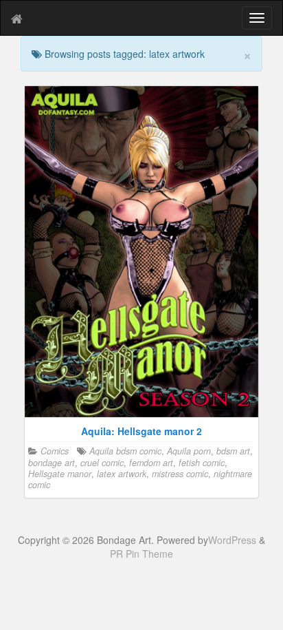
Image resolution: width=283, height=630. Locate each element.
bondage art (51, 462)
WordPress (232, 540)
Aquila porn (189, 451)
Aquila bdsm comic (125, 451)
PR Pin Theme (141, 553)
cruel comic (102, 462)
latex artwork (121, 474)
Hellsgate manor (59, 474)
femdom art (151, 462)
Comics (55, 451)
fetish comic (202, 462)
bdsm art (233, 451)
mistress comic (180, 474)
